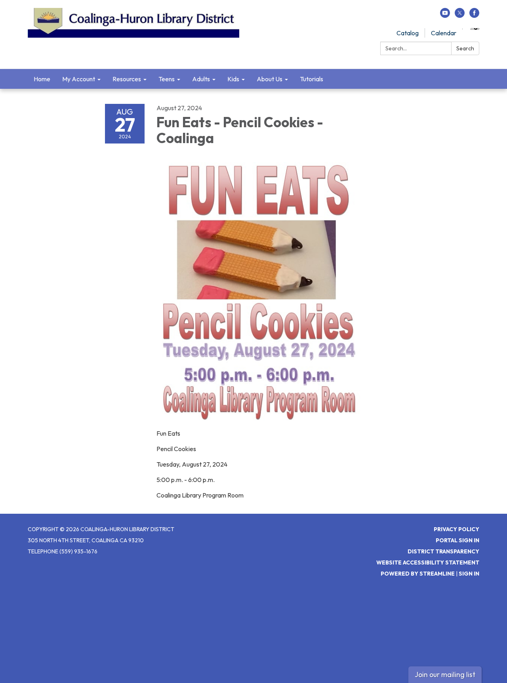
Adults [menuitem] (201, 79)
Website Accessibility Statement (427, 562)
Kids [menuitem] (233, 79)
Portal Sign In (457, 540)
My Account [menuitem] (78, 79)
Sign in (469, 573)
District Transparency (443, 551)
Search (465, 48)
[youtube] (445, 15)
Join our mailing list (445, 674)
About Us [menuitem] (269, 79)
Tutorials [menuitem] (311, 79)
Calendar (443, 33)
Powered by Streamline (418, 573)
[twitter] (460, 15)
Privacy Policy (456, 529)
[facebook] (474, 15)
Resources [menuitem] (126, 79)
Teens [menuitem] (166, 79)
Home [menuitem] (42, 79)
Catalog (407, 33)
